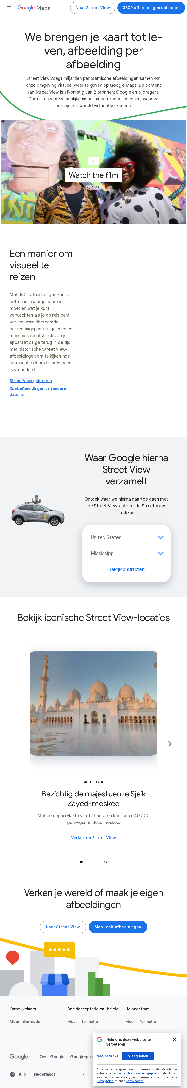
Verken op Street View (93, 837)
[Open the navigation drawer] (9, 8)
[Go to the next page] (170, 743)
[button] (93, 171)
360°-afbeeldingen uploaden (151, 7)
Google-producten (88, 1056)
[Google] (19, 1057)
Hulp (22, 1074)
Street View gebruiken (31, 380)
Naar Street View (93, 7)
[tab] (81, 862)
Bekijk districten (126, 570)
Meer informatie (25, 1021)
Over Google (52, 1056)
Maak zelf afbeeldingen (118, 927)
